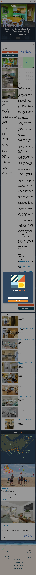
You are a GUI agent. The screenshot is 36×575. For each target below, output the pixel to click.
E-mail (9, 295)
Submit (18, 300)
